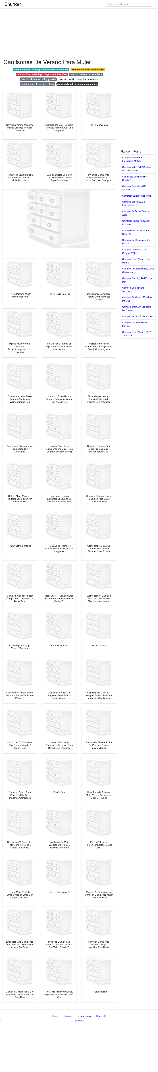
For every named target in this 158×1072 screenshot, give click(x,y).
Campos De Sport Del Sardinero (133, 289)
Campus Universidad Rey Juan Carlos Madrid (138, 270)
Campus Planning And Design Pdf (137, 279)
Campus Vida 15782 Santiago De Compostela (137, 168)
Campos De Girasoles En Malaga (135, 324)
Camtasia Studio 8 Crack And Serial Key (137, 232)
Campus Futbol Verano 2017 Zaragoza (136, 333)
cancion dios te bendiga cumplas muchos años (42, 74)
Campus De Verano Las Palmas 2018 (134, 251)
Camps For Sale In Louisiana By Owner (136, 308)
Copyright (101, 1015)
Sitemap (79, 1020)
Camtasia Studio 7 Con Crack (137, 195)
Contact (67, 1015)
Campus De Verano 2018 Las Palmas (137, 299)
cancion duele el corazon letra (86, 74)
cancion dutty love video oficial (37, 84)
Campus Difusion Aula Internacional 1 (133, 203)
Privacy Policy (84, 1015)
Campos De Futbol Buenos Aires (135, 213)
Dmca (55, 1015)
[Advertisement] (79, 21)
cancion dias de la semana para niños (77, 84)
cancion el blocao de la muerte (87, 69)
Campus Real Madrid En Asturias (134, 187)
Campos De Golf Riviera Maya (137, 316)
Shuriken (13, 4)
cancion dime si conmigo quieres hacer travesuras (41, 69)
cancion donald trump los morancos (78, 79)
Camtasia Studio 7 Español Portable (136, 222)
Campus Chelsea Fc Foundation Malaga (132, 159)
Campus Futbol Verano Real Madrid (136, 260)
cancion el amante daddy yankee (38, 79)
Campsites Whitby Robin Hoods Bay (134, 178)
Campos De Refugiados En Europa (136, 241)
